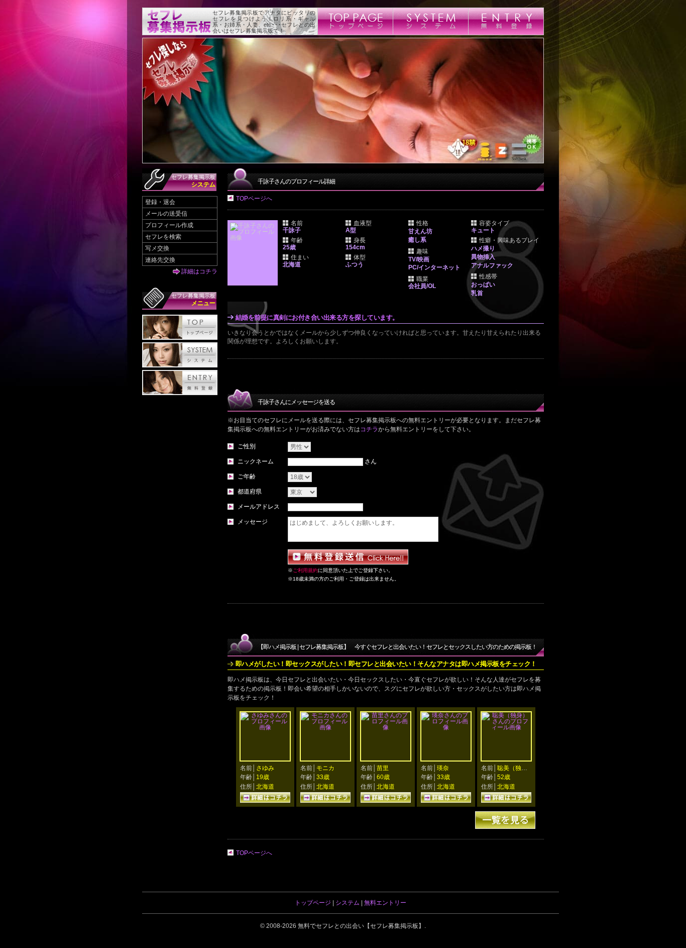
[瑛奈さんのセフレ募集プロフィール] (446, 727)
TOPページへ (254, 198)
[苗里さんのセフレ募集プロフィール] (385, 727)
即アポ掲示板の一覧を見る (505, 820)
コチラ (369, 429)
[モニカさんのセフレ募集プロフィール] (325, 727)
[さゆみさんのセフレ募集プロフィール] (265, 727)
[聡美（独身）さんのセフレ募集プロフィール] (506, 727)
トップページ (313, 902)
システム (347, 902)
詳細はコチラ (199, 271)
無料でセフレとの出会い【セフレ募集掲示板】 (361, 925)
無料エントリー (385, 902)
